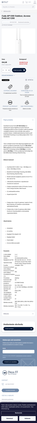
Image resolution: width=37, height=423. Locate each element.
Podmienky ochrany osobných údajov (12, 402)
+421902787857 (9, 384)
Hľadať (33, 6)
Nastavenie (18, 413)
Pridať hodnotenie (9, 328)
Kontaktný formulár (10, 390)
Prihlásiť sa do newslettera (10, 362)
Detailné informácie (7, 75)
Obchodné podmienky (7, 399)
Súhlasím (27, 418)
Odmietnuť (9, 418)
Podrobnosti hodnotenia (23, 22)
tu (8, 409)
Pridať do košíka (17, 70)
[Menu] (35, 2)
